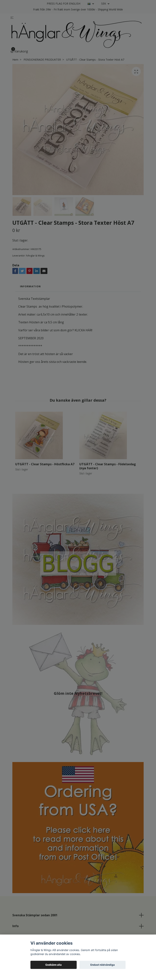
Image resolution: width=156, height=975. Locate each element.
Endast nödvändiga (102, 964)
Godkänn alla (53, 964)
